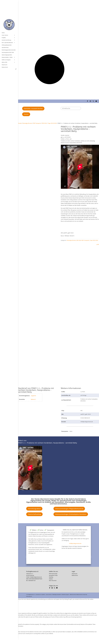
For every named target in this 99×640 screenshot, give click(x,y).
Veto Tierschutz (52, 580)
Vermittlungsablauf (34, 509)
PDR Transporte (37, 123)
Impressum (4, 64)
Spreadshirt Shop (53, 575)
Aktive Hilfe (4, 62)
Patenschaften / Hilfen (7, 57)
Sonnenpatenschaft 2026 (8, 52)
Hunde (19, 123)
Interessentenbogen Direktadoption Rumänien (70, 514)
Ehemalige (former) (27, 123)
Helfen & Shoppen (6, 59)
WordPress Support (65, 594)
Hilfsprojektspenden (7, 45)
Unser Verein (5, 35)
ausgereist (33, 395)
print (98, 244)
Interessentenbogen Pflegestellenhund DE (69, 509)
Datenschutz (5, 67)
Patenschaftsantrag (34, 514)
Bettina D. (33, 399)
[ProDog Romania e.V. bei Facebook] (50, 588)
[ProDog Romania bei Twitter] (55, 588)
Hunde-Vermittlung (6, 40)
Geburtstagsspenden (7, 54)
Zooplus (51, 578)
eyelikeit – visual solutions (47, 594)
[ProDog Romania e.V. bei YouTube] (57, 588)
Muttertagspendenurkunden (9, 49)
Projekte (4, 37)
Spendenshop (5, 47)
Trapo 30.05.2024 (52, 123)
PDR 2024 (44, 123)
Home (3, 32)
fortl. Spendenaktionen (7, 42)
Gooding (51, 577)
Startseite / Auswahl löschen (33, 108)
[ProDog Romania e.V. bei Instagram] (52, 588)
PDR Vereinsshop (53, 573)
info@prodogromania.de (75, 543)
